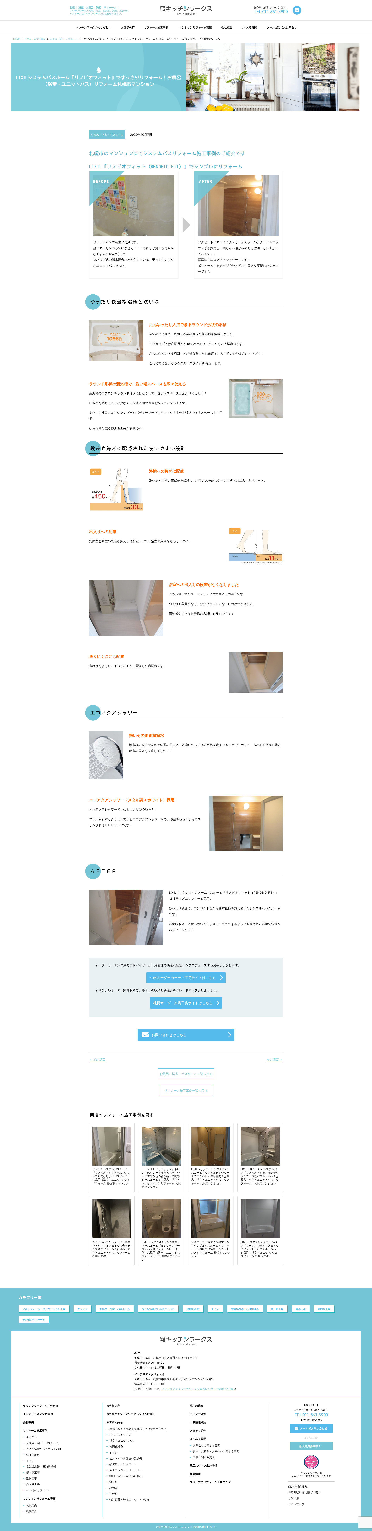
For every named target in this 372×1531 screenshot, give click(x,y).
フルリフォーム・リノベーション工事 (43, 1308)
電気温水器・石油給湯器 (245, 1308)
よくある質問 (198, 1438)
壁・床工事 (277, 1308)
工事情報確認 (198, 1422)
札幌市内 (31, 1505)
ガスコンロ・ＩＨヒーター (125, 1470)
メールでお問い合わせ (313, 1428)
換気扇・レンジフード (123, 1464)
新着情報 (195, 1474)
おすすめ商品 (114, 1422)
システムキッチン (120, 1434)
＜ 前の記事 (97, 1060)
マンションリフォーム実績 (39, 1498)
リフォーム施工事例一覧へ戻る (186, 1091)
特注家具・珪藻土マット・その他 (129, 1499)
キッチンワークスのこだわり (40, 1405)
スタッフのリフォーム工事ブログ (210, 1482)
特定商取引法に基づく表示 (304, 1492)
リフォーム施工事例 (35, 39)
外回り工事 (324, 1308)
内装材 (113, 1493)
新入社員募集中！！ (311, 1446)
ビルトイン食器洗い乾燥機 (125, 1458)
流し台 (113, 1481)
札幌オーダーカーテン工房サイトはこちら (183, 978)
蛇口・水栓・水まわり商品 (125, 1476)
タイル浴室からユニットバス (158, 1308)
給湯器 (113, 1488)
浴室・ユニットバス (121, 1440)
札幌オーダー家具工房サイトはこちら (183, 1003)
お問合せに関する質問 (206, 1445)
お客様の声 (113, 1405)
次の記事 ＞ (274, 1060)
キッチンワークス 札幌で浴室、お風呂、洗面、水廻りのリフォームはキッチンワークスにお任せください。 (99, 10)
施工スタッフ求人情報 (203, 1465)
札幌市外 (31, 1511)
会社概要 (28, 1422)
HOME (16, 39)
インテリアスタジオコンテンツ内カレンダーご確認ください (198, 1389)
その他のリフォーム (33, 1319)
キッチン (83, 1308)
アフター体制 (198, 1413)
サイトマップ (296, 1504)
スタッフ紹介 (198, 1430)
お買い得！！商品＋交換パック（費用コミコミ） (139, 1429)
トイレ (215, 1308)
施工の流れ (196, 1405)
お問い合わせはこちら (169, 1035)
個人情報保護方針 (299, 1486)
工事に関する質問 (204, 1457)
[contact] (297, 10)
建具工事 (301, 1308)
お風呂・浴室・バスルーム (64, 39)
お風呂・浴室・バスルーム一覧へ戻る (186, 1074)
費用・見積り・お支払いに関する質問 (216, 1451)
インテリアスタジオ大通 (38, 1413)
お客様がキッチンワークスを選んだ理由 (130, 1413)
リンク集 (293, 1498)
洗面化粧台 (193, 1308)
